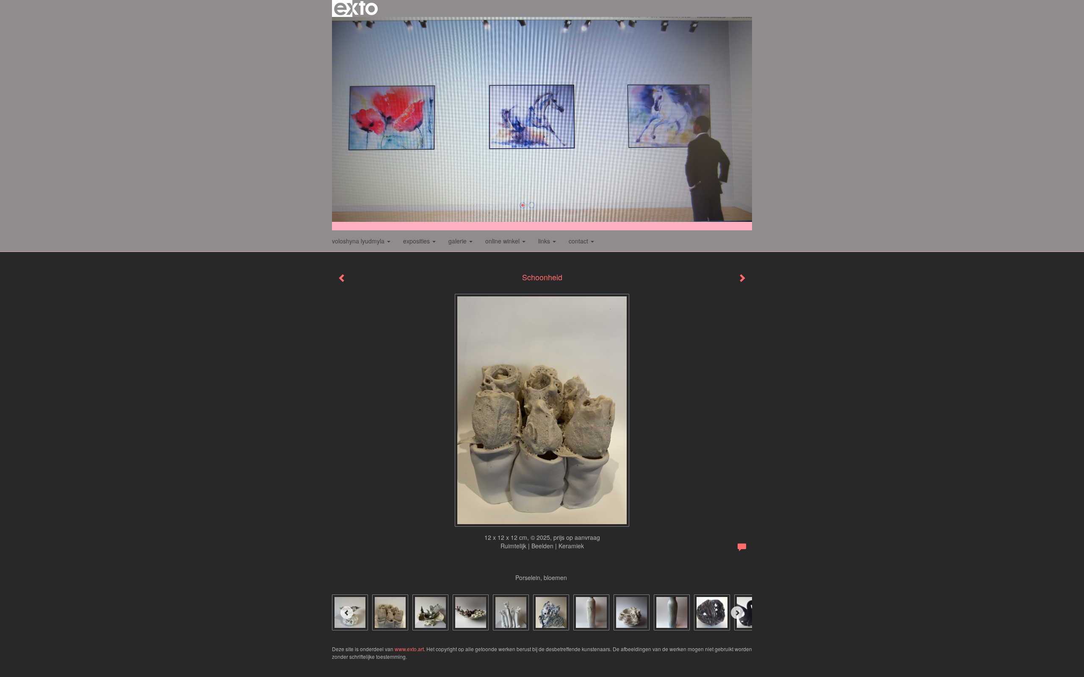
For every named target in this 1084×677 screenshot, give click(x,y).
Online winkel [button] (503, 241)
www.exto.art (409, 648)
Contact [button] (579, 241)
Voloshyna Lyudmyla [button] (359, 241)
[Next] (737, 612)
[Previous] (346, 612)
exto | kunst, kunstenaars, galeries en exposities (356, 8)
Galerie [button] (458, 241)
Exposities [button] (417, 241)
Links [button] (545, 241)
